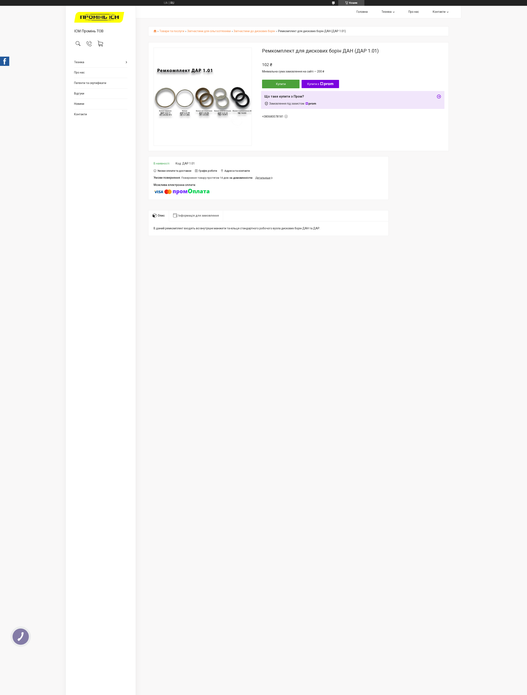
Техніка (79, 62)
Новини (79, 103)
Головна (362, 11)
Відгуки (79, 93)
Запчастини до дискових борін (254, 31)
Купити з (313, 84)
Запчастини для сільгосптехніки (209, 31)
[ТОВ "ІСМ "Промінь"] (100, 17)
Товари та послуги (171, 31)
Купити (281, 84)
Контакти (80, 114)
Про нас (79, 72)
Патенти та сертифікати (90, 83)
